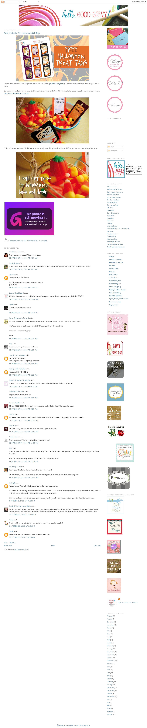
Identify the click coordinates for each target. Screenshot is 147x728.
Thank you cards (112, 234)
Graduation (110, 215)
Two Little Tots (14, 263)
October (109, 658)
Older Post (97, 545)
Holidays (110, 223)
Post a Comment (9, 542)
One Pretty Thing (115, 293)
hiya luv (112, 272)
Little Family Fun (115, 284)
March (109, 643)
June (108, 634)
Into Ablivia (113, 275)
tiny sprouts (113, 305)
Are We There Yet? (115, 260)
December (110, 622)
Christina (12, 274)
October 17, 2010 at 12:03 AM (22, 515)
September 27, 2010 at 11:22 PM (23, 443)
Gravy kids (110, 218)
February (110, 616)
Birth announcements (114, 197)
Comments (113, 151)
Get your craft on (31, 240)
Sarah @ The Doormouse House (20, 506)
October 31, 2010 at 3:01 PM (22, 526)
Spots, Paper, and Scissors (119, 299)
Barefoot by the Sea (116, 262)
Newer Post (8, 545)
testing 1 (12, 483)
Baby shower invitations (115, 192)
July (108, 631)
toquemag (12, 425)
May (108, 637)
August (109, 628)
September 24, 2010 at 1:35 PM (23, 350)
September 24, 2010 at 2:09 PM (23, 364)
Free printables (16, 240)
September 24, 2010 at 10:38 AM (23, 288)
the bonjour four (115, 302)
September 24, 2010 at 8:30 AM (23, 258)
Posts (111, 147)
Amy (10, 344)
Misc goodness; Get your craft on (118, 229)
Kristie (11, 520)
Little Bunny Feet (115, 281)
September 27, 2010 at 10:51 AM (23, 432)
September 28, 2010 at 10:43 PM (23, 478)
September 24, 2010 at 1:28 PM (23, 338)
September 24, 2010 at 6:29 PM (23, 409)
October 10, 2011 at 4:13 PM (22, 537)
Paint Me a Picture (115, 296)
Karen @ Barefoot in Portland (19, 318)
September (110, 661)
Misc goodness (112, 226)
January (109, 619)
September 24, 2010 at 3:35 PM (23, 386)
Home (53, 545)
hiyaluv (11, 304)
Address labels (112, 187)
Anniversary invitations (114, 189)
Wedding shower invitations (116, 247)
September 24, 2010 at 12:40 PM (23, 313)
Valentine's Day (112, 239)
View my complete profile (128, 602)
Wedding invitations (113, 242)
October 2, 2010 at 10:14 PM (22, 501)
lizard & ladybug (115, 287)
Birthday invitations (113, 200)
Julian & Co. (113, 278)
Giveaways (110, 210)
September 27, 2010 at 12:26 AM (23, 420)
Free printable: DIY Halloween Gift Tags (22, 33)
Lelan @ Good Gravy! (16, 293)
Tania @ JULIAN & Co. (17, 391)
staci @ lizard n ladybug (17, 355)
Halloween (43, 240)
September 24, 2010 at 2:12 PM (23, 375)
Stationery (110, 231)
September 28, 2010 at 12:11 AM (23, 461)
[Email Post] (6, 238)
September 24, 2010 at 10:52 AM (23, 299)
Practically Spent (15, 467)
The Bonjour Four (15, 252)
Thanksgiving (111, 236)
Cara (10, 448)
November (110, 625)
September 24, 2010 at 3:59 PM (23, 398)
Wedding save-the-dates (115, 244)
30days (111, 257)
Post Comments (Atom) (21, 550)
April (108, 640)
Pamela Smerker (14, 403)
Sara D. (11, 414)
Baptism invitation (113, 195)
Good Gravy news (113, 213)
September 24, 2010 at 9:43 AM (23, 269)
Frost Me (112, 266)
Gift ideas (110, 208)
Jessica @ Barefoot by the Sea (19, 380)
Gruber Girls (113, 269)
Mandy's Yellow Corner (117, 290)
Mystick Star (13, 437)
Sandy (11, 531)
